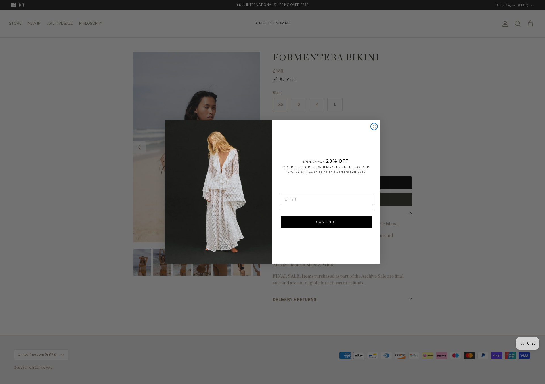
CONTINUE (326, 222)
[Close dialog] (374, 126)
